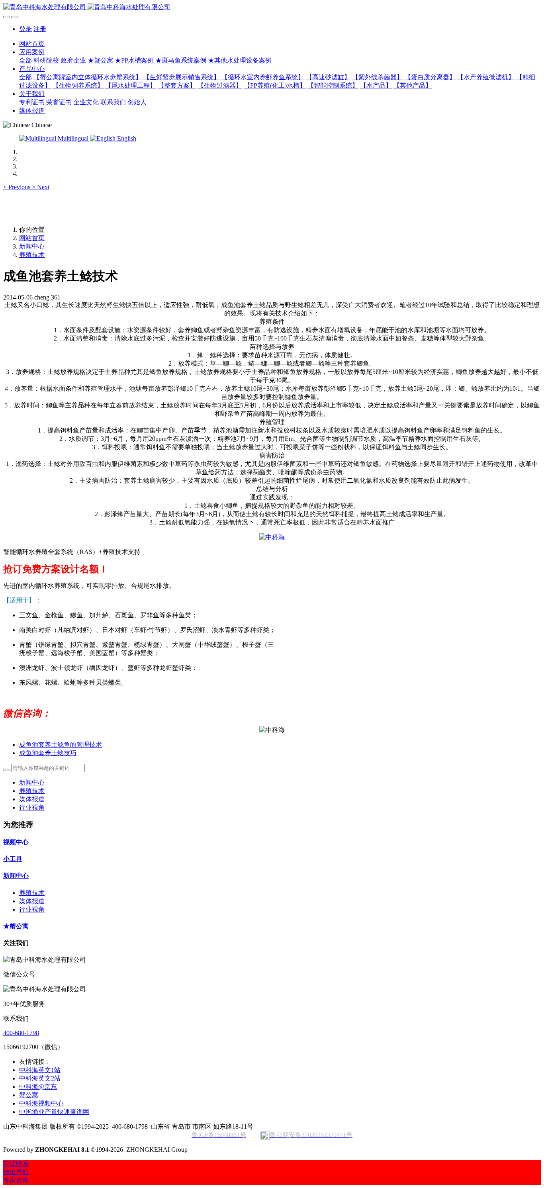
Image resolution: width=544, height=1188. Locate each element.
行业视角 (32, 807)
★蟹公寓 (16, 926)
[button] (17, 187)
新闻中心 (32, 246)
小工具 (12, 858)
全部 (25, 60)
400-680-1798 (21, 1032)
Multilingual (73, 138)
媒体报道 (32, 799)
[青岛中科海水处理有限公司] (272, 7)
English (125, 138)
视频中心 (16, 842)
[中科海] (272, 537)
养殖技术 (32, 254)
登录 (25, 28)
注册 (39, 28)
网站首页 (32, 43)
